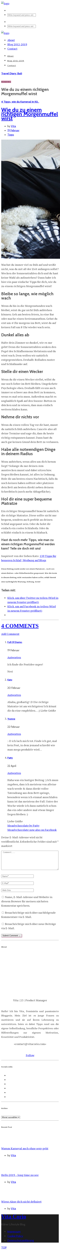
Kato (9, 679)
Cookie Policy (15, 1236)
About (11, 40)
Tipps (10, 134)
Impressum (14, 1231)
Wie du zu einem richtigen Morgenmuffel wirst (29, 114)
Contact (12, 48)
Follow (30, 1055)
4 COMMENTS (20, 626)
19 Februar (13, 130)
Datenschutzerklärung (20, 1240)
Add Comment (10, 634)
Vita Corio (13, 1216)
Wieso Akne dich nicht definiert (21, 1201)
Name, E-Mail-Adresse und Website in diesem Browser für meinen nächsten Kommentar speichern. (26, 901)
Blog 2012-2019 (17, 44)
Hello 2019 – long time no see (20, 1175)
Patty (10, 757)
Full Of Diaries (14, 642)
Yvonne (11, 719)
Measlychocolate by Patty (23, 825)
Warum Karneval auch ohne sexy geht (24, 1148)
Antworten (14, 657)
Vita (13, 126)
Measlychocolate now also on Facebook (32, 830)
